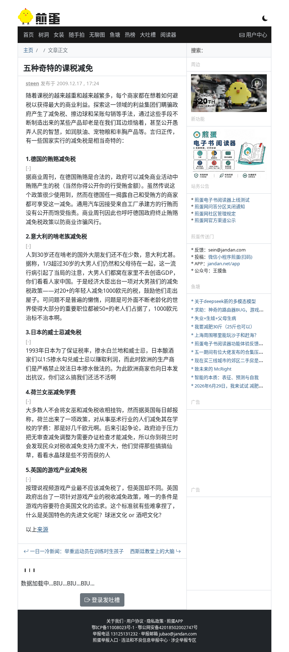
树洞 (43, 34)
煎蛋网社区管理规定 (215, 213)
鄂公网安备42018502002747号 (168, 628)
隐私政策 (155, 621)
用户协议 (135, 621)
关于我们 (114, 621)
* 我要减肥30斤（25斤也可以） (223, 326)
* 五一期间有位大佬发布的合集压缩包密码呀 (236, 352)
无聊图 (97, 34)
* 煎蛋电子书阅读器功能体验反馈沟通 (229, 343)
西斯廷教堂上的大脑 (153, 551)
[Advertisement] (229, 447)
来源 (42, 529)
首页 (28, 34)
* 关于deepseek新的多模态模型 (223, 301)
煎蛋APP (175, 621)
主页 (28, 50)
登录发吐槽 (105, 600)
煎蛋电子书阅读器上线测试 (222, 200)
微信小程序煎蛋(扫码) (230, 257)
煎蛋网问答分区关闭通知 (220, 206)
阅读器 (168, 34)
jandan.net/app (224, 263)
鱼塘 (115, 34)
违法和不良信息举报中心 (144, 640)
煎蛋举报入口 (105, 640)
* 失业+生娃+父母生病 (213, 318)
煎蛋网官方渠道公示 (215, 220)
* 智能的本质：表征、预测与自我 (225, 377)
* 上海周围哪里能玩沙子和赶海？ (225, 335)
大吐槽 (148, 34)
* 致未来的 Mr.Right (211, 369)
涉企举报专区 (183, 640)
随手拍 (77, 34)
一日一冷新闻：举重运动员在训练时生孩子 (76, 551)
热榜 (130, 34)
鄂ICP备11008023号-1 (113, 628)
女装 (59, 34)
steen (32, 83)
